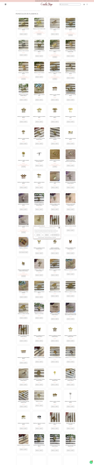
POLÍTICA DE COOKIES (41, 237)
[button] (59, 227)
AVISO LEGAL (54, 237)
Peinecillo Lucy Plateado (70, 357)
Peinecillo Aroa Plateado (23, 50)
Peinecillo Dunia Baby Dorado (70, 269)
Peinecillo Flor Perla (39, 313)
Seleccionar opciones (23, 252)
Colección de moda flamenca (23, 10)
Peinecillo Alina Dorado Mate (39, 28)
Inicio (17, 10)
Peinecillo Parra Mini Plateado (23, 445)
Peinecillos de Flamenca (33, 10)
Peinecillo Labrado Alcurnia (55, 291)
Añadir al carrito (23, 34)
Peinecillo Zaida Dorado (39, 72)
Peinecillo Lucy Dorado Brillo (55, 357)
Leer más (39, 34)
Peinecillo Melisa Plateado (39, 357)
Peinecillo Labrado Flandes (70, 291)
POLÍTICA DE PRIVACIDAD (48, 237)
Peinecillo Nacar (39, 401)
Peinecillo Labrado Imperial (23, 313)
